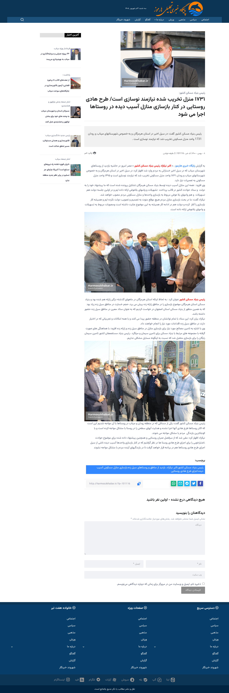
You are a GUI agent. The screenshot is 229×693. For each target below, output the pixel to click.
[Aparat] (111, 680)
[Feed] (79, 680)
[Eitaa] (171, 680)
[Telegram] (94, 680)
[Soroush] (128, 680)
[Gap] (157, 680)
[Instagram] (62, 680)
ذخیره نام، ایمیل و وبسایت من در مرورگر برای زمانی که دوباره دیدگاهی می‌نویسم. (159, 584)
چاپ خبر (88, 153)
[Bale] (143, 680)
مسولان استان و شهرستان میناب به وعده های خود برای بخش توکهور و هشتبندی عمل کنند (55, 116)
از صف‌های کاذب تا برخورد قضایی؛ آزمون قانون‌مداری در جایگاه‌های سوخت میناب (57, 85)
